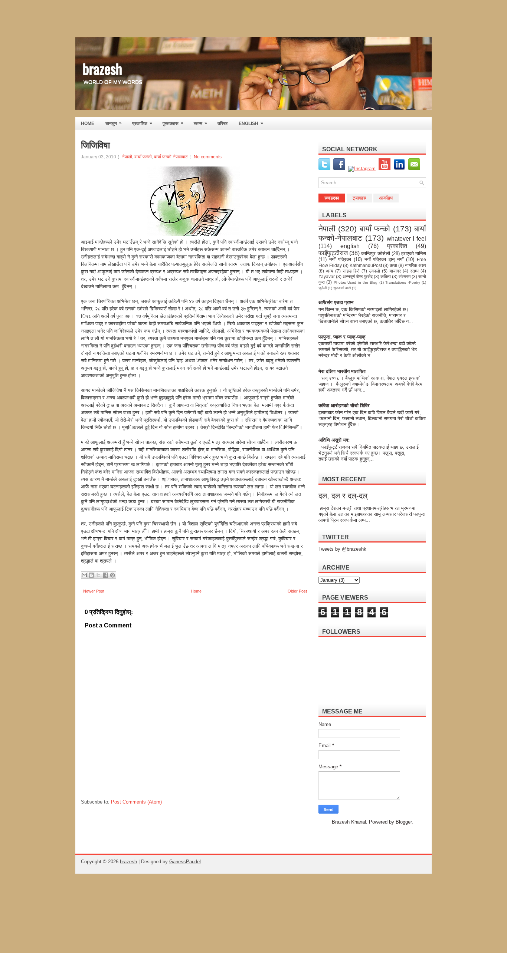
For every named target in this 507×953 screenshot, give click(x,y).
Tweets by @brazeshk (342, 549)
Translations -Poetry (402, 282)
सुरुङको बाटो (342, 288)
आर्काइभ (386, 198)
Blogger (404, 822)
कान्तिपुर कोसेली (375, 253)
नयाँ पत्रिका (340, 259)
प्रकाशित (142, 123)
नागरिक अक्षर (415, 265)
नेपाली (127, 156)
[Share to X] (98, 575)
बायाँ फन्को (143, 156)
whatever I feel (406, 238)
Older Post (297, 591)
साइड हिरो (351, 270)
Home (196, 591)
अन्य (329, 270)
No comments (208, 156)
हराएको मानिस (413, 253)
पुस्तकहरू (173, 123)
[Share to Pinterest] (112, 575)
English (251, 123)
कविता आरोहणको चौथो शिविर (344, 405)
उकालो (374, 270)
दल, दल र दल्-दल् (342, 496)
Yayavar (326, 276)
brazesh (102, 68)
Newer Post (93, 591)
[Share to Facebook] (105, 575)
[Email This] (84, 575)
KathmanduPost (366, 265)
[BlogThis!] (91, 575)
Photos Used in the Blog (356, 282)
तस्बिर (222, 123)
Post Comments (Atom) (136, 802)
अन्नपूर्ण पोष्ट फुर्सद (358, 276)
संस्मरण (404, 276)
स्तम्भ (200, 123)
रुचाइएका (331, 198)
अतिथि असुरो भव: (334, 440)
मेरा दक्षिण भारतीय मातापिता (342, 371)
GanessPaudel (185, 861)
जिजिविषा (95, 145)
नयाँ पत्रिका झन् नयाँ (384, 259)
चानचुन (113, 123)
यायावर (395, 270)
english (350, 246)
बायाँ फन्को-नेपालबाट (171, 156)
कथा (393, 265)
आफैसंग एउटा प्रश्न (335, 302)
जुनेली (322, 288)
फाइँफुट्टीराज (333, 253)
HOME (87, 123)
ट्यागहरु (359, 198)
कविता (385, 276)
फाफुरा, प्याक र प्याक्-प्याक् (342, 337)
